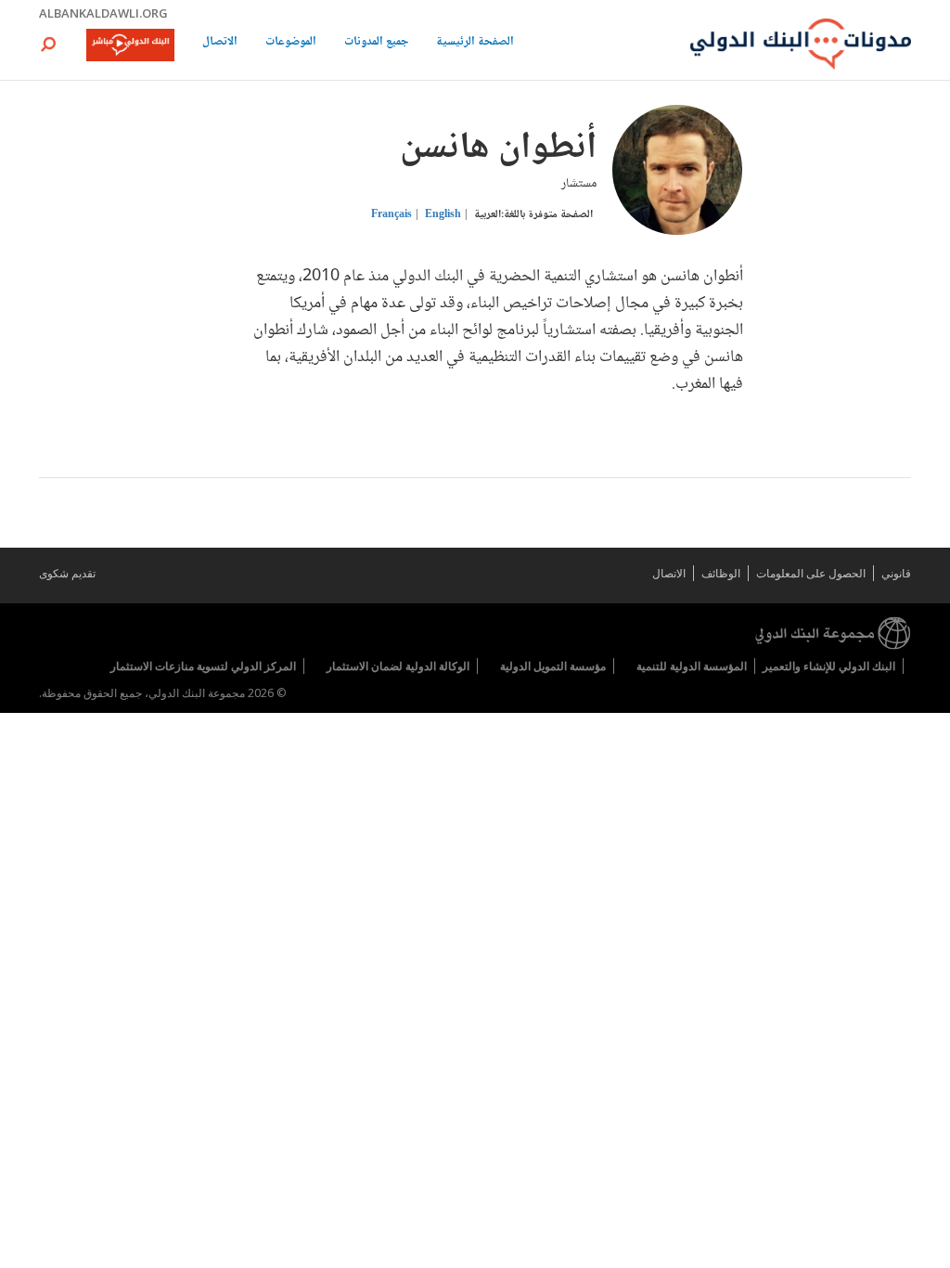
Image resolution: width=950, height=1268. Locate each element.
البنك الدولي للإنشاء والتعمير (829, 666)
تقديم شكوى (67, 573)
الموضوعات (290, 43)
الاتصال (220, 43)
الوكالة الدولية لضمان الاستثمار (398, 666)
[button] (48, 44)
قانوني (896, 573)
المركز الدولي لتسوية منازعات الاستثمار (203, 666)
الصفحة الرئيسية (475, 43)
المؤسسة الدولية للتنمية (691, 666)
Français (391, 215)
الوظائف (720, 573)
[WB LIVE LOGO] (130, 46)
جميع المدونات (376, 43)
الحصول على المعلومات (811, 573)
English (443, 215)
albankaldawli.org (103, 13)
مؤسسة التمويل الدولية (553, 666)
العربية (487, 215)
